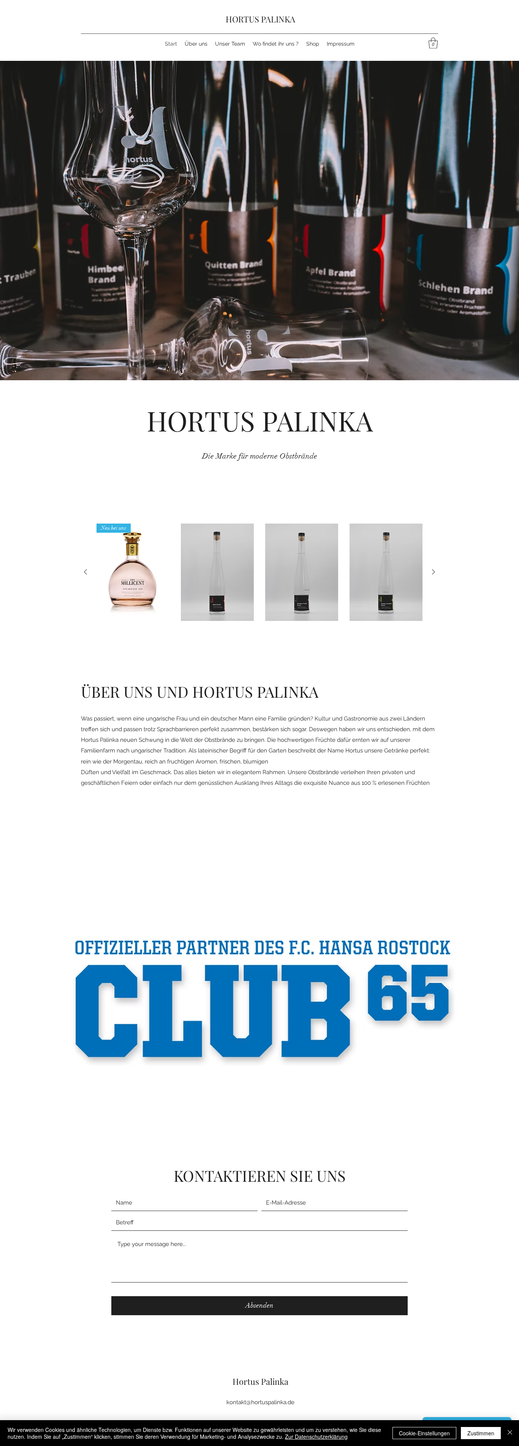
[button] (433, 43)
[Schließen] (509, 1433)
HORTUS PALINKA (260, 19)
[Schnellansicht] (217, 572)
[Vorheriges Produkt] (85, 571)
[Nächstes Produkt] (433, 571)
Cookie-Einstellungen (424, 1433)
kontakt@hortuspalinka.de (260, 1402)
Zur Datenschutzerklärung (316, 1436)
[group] (259, 572)
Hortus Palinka (260, 1381)
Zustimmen (480, 1433)
